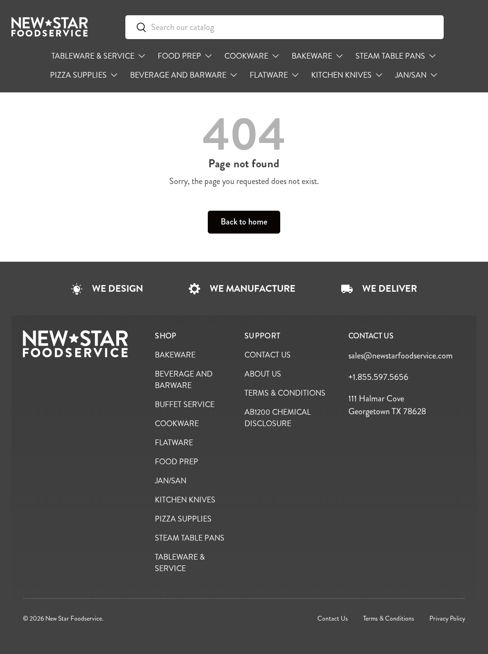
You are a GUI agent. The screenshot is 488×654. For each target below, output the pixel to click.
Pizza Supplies (183, 518)
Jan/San (170, 480)
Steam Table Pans (189, 537)
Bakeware (175, 354)
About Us (262, 373)
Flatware (174, 442)
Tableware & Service (180, 563)
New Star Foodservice (73, 618)
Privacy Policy (447, 618)
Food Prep (176, 461)
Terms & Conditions (284, 393)
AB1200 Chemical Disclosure (277, 418)
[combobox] (284, 27)
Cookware (177, 423)
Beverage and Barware (184, 379)
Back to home (244, 221)
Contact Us (267, 354)
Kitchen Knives (185, 499)
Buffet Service (184, 404)
